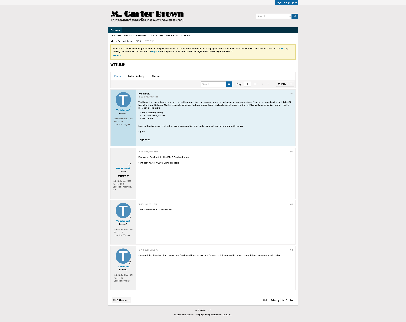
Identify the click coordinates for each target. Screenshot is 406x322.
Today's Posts (156, 35)
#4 (291, 249)
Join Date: (119, 118)
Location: (118, 124)
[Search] (294, 16)
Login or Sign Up (285, 2)
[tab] (117, 76)
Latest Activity (136, 76)
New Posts (116, 35)
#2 (291, 151)
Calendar (185, 35)
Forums (115, 30)
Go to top (288, 300)
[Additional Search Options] (290, 16)
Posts (117, 76)
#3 (291, 204)
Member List (172, 35)
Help (265, 300)
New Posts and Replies (135, 35)
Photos (156, 76)
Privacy (275, 300)
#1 (291, 93)
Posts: (117, 121)
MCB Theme (120, 300)
